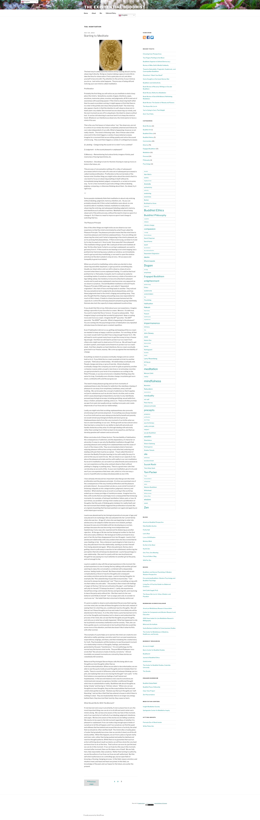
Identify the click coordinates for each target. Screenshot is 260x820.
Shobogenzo (148, 447)
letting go (147, 362)
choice (146, 222)
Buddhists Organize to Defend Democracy (156, 61)
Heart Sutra (147, 310)
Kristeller (146, 352)
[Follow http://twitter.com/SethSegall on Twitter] (152, 38)
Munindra (147, 385)
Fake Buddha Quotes (150, 526)
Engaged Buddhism (149, 149)
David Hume (148, 241)
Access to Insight (148, 646)
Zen (146, 507)
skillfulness (147, 457)
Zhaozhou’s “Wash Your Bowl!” (153, 75)
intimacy (147, 327)
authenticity (148, 187)
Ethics (146, 287)
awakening (147, 193)
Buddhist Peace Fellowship (151, 687)
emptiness (147, 272)
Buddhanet (146, 654)
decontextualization (149, 250)
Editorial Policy (111, 13)
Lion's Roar (146, 533)
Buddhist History (148, 137)
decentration (147, 247)
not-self (146, 399)
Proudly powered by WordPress (93, 815)
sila (145, 454)
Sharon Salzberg (149, 444)
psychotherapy (149, 423)
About (94, 13)
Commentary (147, 141)
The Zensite (147, 671)
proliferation (147, 417)
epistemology (147, 284)
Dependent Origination (151, 253)
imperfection (147, 319)
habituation (148, 304)
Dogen (148, 265)
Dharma (145, 145)
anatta (146, 178)
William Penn (147, 496)
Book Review (147, 126)
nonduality (149, 395)
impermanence (152, 323)
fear (145, 297)
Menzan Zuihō (148, 373)
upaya (145, 484)
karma (146, 346)
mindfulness (152, 381)
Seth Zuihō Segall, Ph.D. (150, 590)
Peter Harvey (148, 403)
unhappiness (147, 481)
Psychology (146, 164)
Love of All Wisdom (149, 537)
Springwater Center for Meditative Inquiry (156, 710)
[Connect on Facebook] (148, 38)
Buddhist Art (147, 130)
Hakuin (147, 307)
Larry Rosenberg (150, 359)
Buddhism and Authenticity (151, 83)
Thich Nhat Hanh (149, 468)
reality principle (149, 426)
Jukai (146, 337)
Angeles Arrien (147, 180)
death (146, 245)
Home (86, 13)
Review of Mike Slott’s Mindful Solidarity (156, 65)
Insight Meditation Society (151, 706)
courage (146, 232)
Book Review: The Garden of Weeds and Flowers (158, 102)
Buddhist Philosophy (155, 215)
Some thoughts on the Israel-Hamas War (156, 79)
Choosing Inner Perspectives (152, 54)
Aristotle (147, 184)
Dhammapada (149, 261)
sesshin (147, 436)
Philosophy (146, 160)
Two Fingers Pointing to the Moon (153, 58)
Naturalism (148, 389)
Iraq (145, 330)
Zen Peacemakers (149, 694)
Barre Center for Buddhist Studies (154, 650)
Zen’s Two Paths (148, 114)
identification (147, 316)
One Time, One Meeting (150, 552)
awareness (147, 197)
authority (146, 190)
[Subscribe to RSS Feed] (144, 38)
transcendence (147, 478)
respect (146, 429)
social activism (149, 461)
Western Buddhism (150, 487)
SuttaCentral (147, 661)
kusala (145, 355)
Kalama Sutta (147, 343)
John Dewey (149, 333)
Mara (145, 365)
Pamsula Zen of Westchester (152, 722)
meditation (151, 369)
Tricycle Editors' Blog (149, 556)
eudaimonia (148, 291)
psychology (147, 420)
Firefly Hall (146, 530)
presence (147, 414)
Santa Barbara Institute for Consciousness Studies (159, 628)
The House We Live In (150, 106)
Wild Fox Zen (147, 560)
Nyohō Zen (146, 549)
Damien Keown (147, 235)
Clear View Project (149, 691)
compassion (149, 229)
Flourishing (147, 300)
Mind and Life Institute (150, 624)
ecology (146, 269)
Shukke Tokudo (149, 450)
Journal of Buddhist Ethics (151, 657)
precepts (149, 410)
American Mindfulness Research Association (157, 608)
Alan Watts (147, 174)
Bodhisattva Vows (150, 203)
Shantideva (148, 440)
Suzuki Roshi (150, 464)
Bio (101, 13)
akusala (146, 171)
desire (147, 257)
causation (146, 219)
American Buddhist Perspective (153, 522)
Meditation (146, 152)
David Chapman (149, 238)
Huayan (146, 314)
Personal (146, 156)
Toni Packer (150, 472)
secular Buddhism (150, 433)
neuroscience (147, 392)
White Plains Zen (148, 726)
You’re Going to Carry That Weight (154, 110)
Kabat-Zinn (147, 340)
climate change (149, 225)
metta (146, 376)
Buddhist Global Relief (150, 683)
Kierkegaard (148, 350)
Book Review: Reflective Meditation (154, 93)
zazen (146, 503)
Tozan (145, 476)
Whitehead (147, 490)
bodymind (146, 206)
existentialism (148, 294)
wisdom (147, 499)
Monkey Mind (147, 541)
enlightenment (151, 281)
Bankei (146, 200)
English (124, 15)
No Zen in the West (149, 545)
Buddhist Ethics (148, 133)
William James (147, 493)
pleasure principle (150, 406)
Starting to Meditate (96, 35)
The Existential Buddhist (114, 7)
